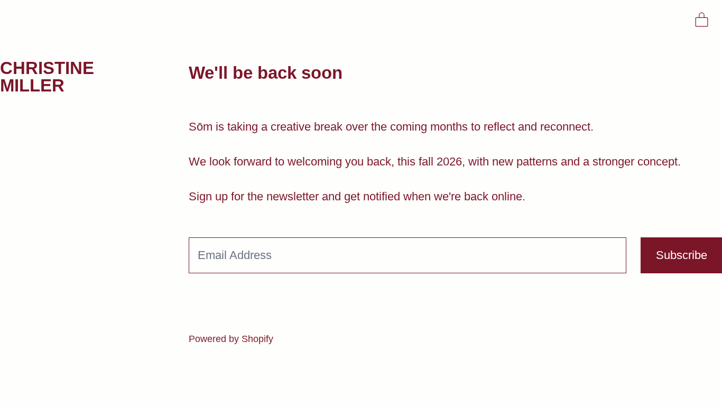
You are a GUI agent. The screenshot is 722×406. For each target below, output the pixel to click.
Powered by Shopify (231, 338)
